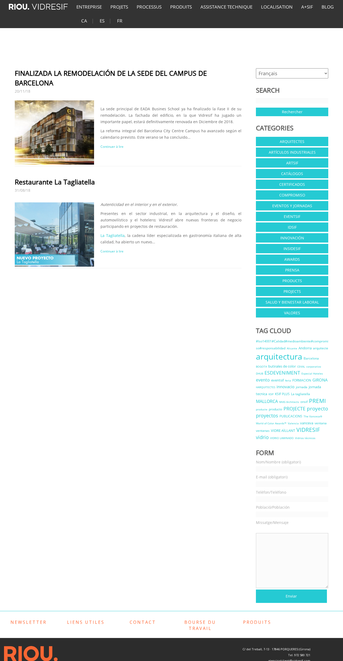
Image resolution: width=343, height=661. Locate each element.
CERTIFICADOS (292, 184)
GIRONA (320, 380)
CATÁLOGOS (292, 173)
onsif (304, 402)
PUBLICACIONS (290, 416)
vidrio (262, 437)
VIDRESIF (308, 429)
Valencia (293, 423)
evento (263, 380)
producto (275, 409)
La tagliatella (300, 394)
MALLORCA (267, 401)
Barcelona (311, 358)
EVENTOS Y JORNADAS (292, 205)
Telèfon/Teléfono (271, 492)
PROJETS (119, 7)
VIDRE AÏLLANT (283, 430)
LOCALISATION (277, 7)
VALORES (292, 312)
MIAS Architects (289, 402)
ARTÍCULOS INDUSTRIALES (292, 152)
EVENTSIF (292, 216)
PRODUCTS (292, 280)
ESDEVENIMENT (282, 372)
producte (261, 409)
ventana (321, 423)
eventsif (277, 380)
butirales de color (282, 366)
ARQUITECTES (292, 141)
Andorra (305, 348)
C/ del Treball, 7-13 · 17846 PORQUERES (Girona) (276, 649)
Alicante (292, 348)
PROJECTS (292, 291)
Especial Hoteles (312, 373)
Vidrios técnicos (305, 438)
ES (102, 21)
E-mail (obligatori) (272, 476)
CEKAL (301, 366)
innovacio (285, 386)
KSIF (271, 394)
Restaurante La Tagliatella (55, 181)
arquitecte (320, 348)
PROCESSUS (149, 7)
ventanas (263, 431)
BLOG (328, 7)
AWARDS (292, 259)
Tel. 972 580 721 (299, 655)
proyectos (267, 415)
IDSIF (292, 227)
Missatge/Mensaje (272, 522)
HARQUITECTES (265, 387)
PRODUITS (181, 7)
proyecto (317, 408)
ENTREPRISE (89, 7)
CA (84, 21)
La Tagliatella (112, 235)
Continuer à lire (112, 147)
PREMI (317, 401)
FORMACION (301, 380)
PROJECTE (294, 408)
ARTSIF (292, 162)
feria (288, 380)
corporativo (313, 366)
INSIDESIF (292, 248)
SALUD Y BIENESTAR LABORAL (292, 302)
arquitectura (279, 356)
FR (119, 21)
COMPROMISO (292, 195)
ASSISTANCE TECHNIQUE (226, 7)
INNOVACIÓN (292, 237)
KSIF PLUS (282, 394)
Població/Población (273, 507)
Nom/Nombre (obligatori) (278, 461)
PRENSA (292, 270)
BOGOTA (261, 366)
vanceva (306, 423)
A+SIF (307, 7)
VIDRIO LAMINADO (282, 438)
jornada (301, 387)
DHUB (259, 373)
